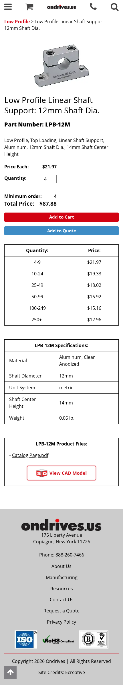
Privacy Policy (61, 622)
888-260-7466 (69, 555)
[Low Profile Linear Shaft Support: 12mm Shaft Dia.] (61, 66)
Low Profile (17, 21)
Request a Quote (61, 611)
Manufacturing (62, 577)
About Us (61, 566)
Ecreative (75, 672)
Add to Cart (61, 217)
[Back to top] (10, 672)
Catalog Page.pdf (30, 455)
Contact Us (62, 599)
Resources (61, 588)
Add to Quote (61, 230)
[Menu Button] (8, 8)
